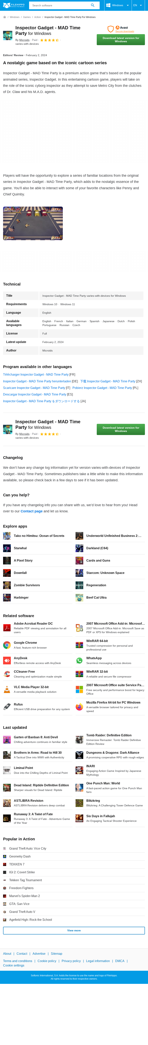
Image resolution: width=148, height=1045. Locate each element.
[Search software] (93, 5)
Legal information (98, 961)
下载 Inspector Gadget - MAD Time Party (107, 381)
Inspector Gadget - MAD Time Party (47, 424)
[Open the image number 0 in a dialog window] (33, 223)
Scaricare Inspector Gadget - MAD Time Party (34, 387)
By (22, 39)
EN (135, 5)
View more (74, 930)
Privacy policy (71, 961)
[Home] (4, 17)
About (7, 953)
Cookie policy (47, 961)
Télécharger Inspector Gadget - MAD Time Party (36, 374)
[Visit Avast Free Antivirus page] (121, 29)
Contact (22, 953)
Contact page (32, 511)
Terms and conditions (17, 961)
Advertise (39, 953)
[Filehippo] (13, 5)
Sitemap (56, 953)
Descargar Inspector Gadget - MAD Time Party (34, 394)
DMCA (119, 961)
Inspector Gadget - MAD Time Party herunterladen (37, 381)
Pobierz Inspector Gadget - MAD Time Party (102, 387)
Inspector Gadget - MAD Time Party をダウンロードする (41, 401)
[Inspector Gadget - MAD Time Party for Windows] (7, 35)
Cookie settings (13, 965)
